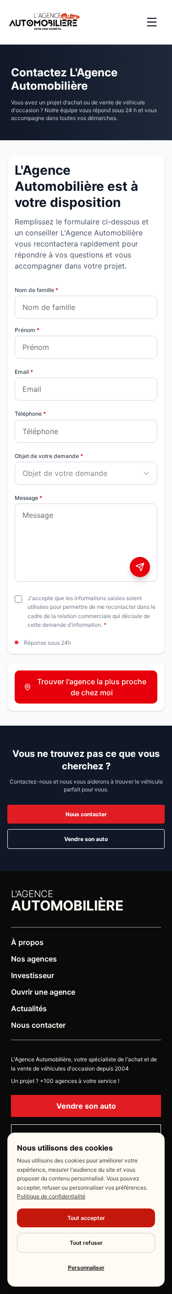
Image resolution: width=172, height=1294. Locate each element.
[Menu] (151, 22)
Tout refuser (86, 1242)
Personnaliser (86, 1267)
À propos (27, 942)
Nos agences (34, 958)
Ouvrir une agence (43, 992)
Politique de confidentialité (51, 1196)
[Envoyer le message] (140, 567)
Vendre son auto (86, 839)
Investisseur (32, 975)
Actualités (29, 1008)
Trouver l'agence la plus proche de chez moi (91, 687)
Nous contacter (86, 814)
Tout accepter (86, 1217)
